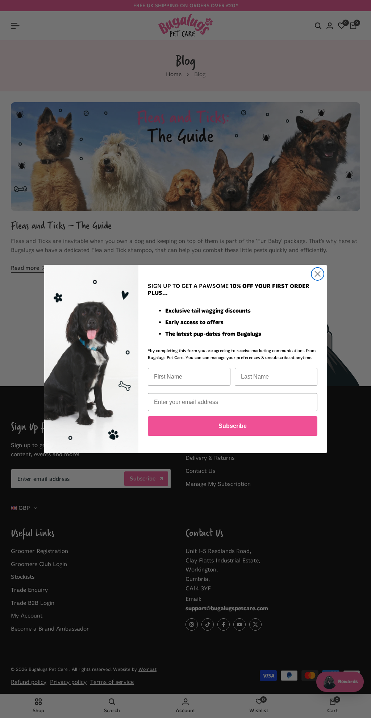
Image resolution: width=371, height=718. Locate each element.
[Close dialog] (317, 274)
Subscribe (232, 426)
